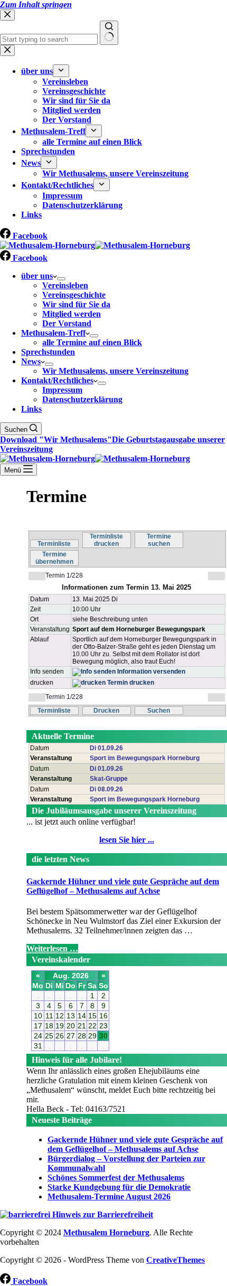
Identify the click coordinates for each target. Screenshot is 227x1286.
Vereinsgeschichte (74, 294)
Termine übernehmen (54, 558)
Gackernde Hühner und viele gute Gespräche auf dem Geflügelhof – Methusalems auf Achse (122, 886)
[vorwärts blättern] (216, 576)
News (31, 361)
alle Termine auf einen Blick (92, 342)
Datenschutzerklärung (82, 399)
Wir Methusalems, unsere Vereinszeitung (115, 370)
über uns (37, 275)
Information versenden (150, 671)
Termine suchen (159, 540)
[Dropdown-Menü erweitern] (61, 278)
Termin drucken (130, 682)
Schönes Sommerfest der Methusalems (116, 1177)
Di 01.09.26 (106, 748)
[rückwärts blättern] (37, 576)
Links (31, 408)
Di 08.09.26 (106, 789)
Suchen (158, 710)
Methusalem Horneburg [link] (106, 1232)
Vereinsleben (65, 285)
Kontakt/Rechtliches (57, 380)
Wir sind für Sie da (76, 304)
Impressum (62, 389)
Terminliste (54, 543)
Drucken (106, 710)
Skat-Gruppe (109, 778)
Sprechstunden (48, 351)
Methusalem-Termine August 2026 (109, 1196)
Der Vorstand (66, 323)
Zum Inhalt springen (36, 4)
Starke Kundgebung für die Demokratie (119, 1187)
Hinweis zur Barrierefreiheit (101, 1214)
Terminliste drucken (106, 540)
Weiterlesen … (52, 948)
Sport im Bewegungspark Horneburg (145, 758)
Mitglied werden (71, 313)
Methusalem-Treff (53, 332)
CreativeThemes (175, 1259)
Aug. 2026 (71, 975)
